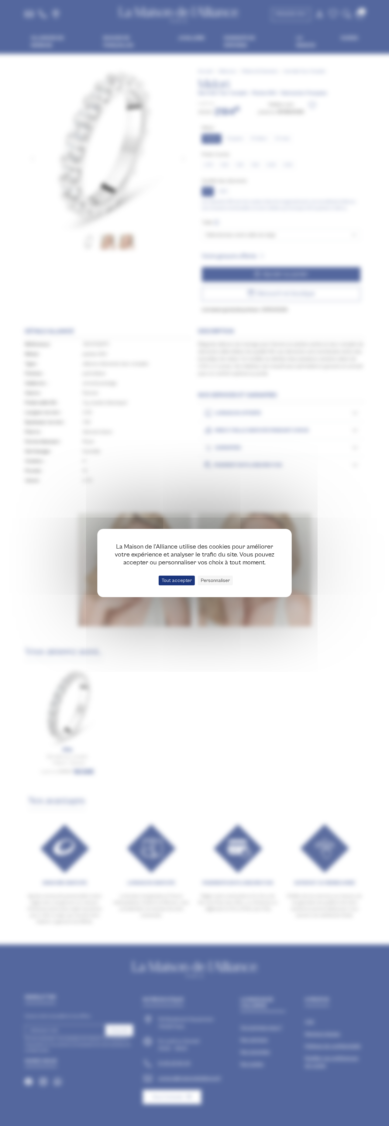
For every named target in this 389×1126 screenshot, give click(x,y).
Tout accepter (177, 580)
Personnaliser (215, 580)
